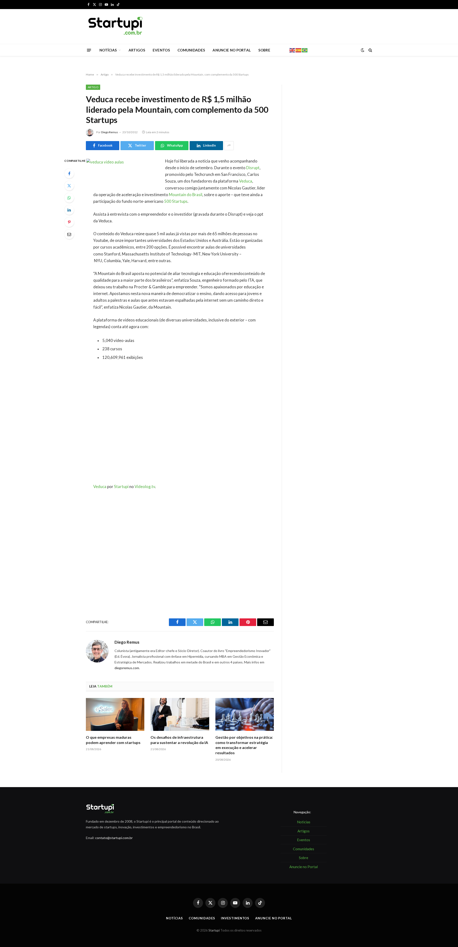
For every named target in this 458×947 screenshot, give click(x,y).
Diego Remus (109, 132)
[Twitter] (69, 185)
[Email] (69, 234)
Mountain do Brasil (185, 194)
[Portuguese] (305, 50)
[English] (292, 50)
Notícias (174, 918)
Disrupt (253, 167)
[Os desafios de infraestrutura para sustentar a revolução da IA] (180, 714)
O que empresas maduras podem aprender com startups (113, 740)
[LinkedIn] (69, 210)
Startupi (121, 486)
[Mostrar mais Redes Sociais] (229, 145)
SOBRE (264, 50)
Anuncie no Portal (273, 918)
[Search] (370, 50)
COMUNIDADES (191, 50)
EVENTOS (161, 50)
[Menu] (89, 49)
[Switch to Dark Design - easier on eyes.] (362, 50)
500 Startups (175, 201)
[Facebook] (69, 173)
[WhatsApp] (69, 198)
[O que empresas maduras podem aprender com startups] (115, 714)
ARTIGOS (137, 50)
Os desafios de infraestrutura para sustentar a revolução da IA (179, 740)
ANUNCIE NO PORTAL (232, 50)
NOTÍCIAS (108, 50)
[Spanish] (299, 50)
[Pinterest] (69, 222)
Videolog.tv (145, 486)
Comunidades (202, 918)
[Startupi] (116, 26)
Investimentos (235, 918)
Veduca (245, 181)
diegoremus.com (126, 668)
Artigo (93, 87)
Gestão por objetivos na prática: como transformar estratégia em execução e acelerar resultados (244, 745)
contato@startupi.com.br (114, 838)
